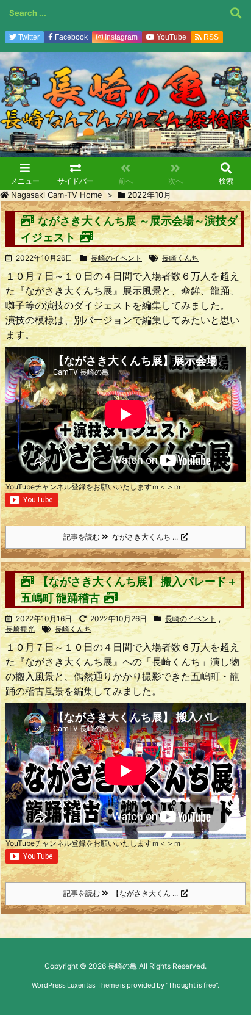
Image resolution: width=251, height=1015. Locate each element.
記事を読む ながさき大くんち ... (120, 536)
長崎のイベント (116, 257)
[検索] (236, 13)
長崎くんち (180, 257)
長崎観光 (20, 629)
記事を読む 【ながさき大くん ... (120, 893)
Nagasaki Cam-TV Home (56, 195)
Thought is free (192, 985)
